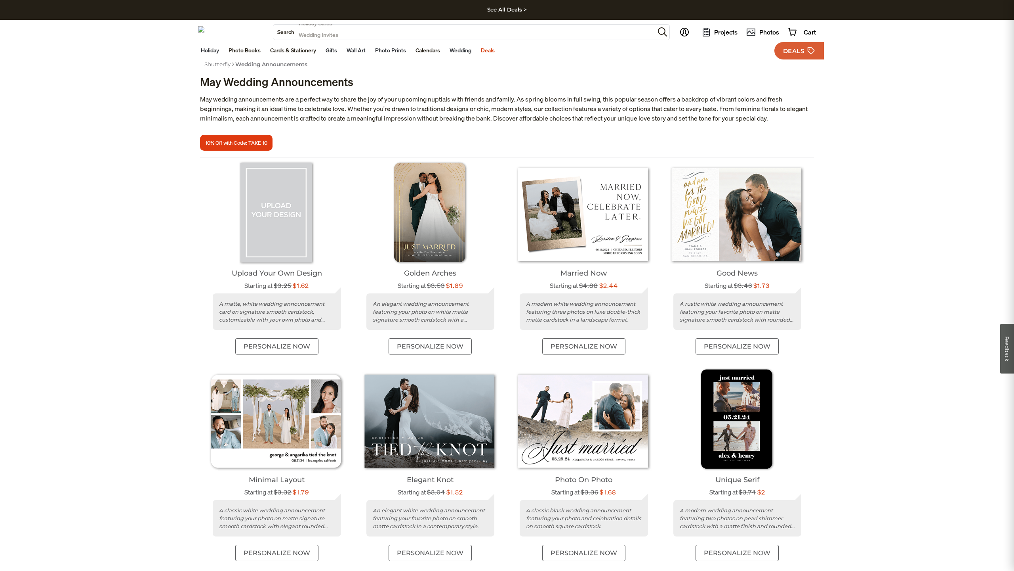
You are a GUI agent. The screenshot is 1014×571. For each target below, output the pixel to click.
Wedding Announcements (271, 64)
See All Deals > (507, 9)
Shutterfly (217, 64)
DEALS (793, 51)
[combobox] (464, 32)
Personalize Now (277, 346)
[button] (662, 32)
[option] (217, 64)
